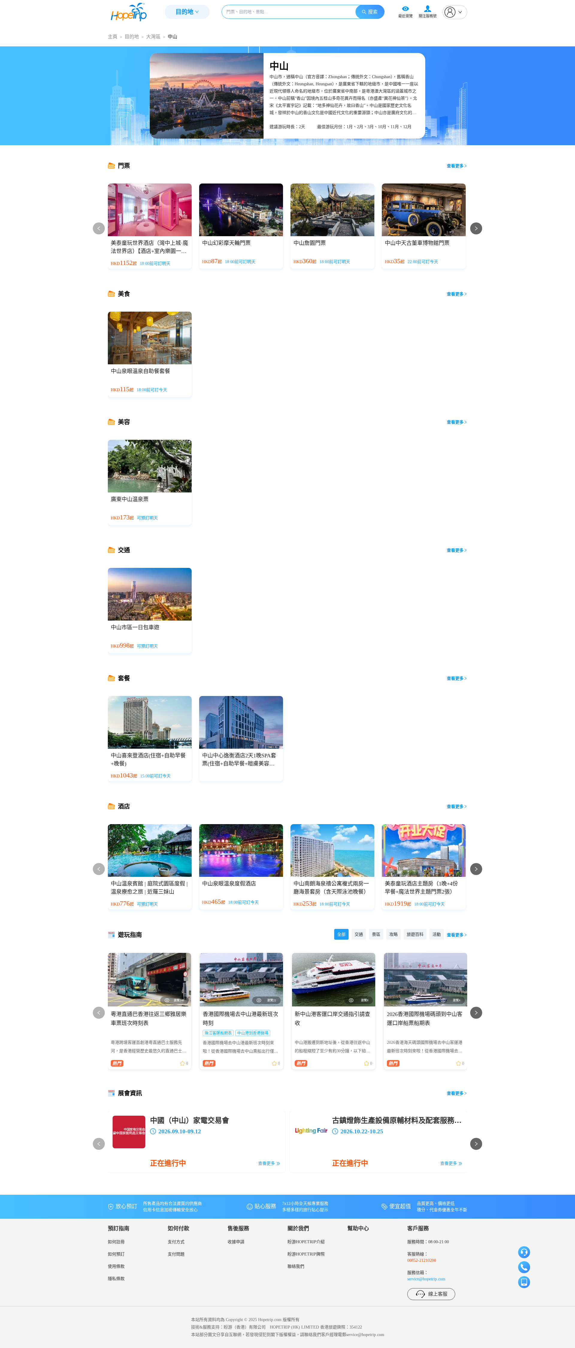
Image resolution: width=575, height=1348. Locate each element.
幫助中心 (358, 1229)
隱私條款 (116, 1278)
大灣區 (153, 36)
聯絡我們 (296, 1266)
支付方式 (176, 1242)
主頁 (112, 36)
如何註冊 (116, 1242)
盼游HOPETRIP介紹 (306, 1242)
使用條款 (116, 1266)
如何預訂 (116, 1254)
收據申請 (236, 1242)
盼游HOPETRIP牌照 (306, 1254)
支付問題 (176, 1254)
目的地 (132, 36)
